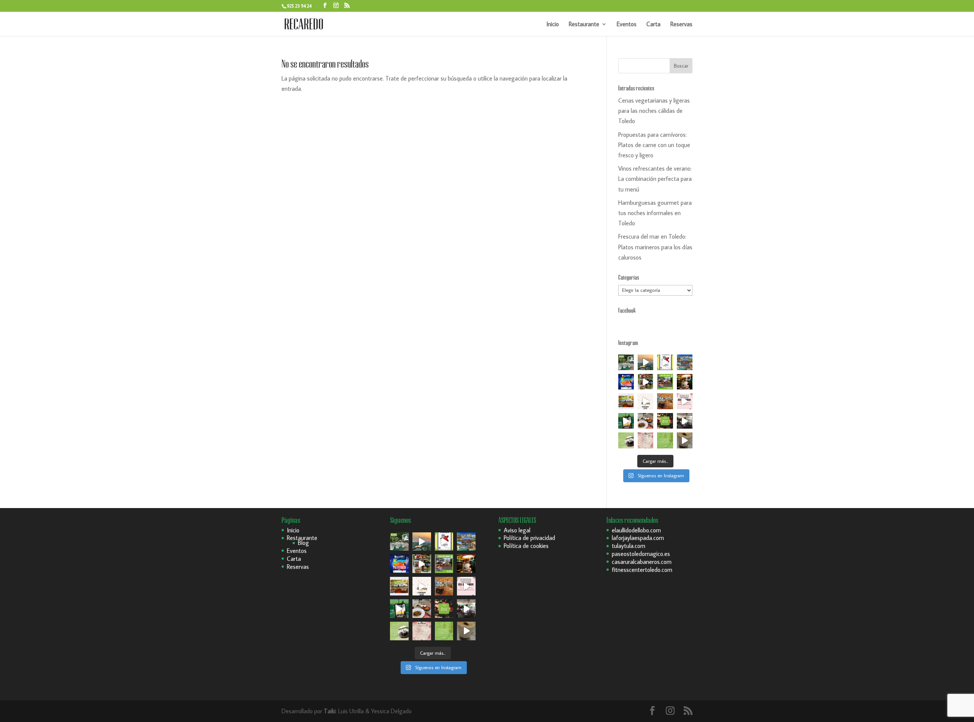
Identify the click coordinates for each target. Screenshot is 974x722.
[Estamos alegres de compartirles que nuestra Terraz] (645, 401)
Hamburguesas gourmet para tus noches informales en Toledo (655, 213)
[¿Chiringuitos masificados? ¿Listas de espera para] (684, 382)
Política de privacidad (529, 538)
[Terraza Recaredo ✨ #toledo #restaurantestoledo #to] (665, 401)
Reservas (681, 24)
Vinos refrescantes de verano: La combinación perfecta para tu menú (655, 179)
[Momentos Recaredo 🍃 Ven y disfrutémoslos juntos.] (684, 421)
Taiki (330, 711)
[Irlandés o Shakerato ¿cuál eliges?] (684, 440)
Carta (653, 24)
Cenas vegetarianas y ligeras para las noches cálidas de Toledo (654, 111)
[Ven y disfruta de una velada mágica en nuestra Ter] (684, 401)
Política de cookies (526, 545)
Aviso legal (517, 530)
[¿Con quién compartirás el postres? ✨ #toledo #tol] (626, 440)
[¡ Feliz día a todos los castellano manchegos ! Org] (684, 362)
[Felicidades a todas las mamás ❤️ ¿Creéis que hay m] (665, 382)
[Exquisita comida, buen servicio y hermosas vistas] (645, 421)
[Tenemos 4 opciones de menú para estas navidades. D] (665, 421)
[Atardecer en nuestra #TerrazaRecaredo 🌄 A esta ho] (645, 362)
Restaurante (584, 24)
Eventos (627, 24)
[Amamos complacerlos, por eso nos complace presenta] (645, 440)
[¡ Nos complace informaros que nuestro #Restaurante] (665, 362)
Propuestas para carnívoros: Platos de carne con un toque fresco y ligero (654, 145)
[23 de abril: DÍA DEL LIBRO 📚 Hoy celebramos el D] (626, 401)
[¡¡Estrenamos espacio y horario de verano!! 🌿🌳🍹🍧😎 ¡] (626, 362)
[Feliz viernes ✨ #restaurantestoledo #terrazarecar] (665, 440)
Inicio (552, 24)
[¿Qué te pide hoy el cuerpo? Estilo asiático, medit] (645, 382)
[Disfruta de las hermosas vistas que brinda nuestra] (626, 421)
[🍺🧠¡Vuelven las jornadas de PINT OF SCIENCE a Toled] (626, 382)
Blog (303, 542)
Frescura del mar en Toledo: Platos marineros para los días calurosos (655, 247)
